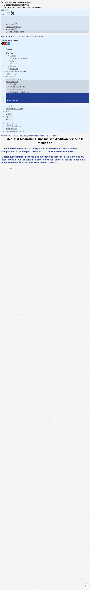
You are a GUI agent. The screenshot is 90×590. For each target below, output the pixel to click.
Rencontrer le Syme (18, 58)
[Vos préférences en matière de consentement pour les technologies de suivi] (86, 586)
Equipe (13, 66)
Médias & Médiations (15, 31)
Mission (13, 63)
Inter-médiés (11, 29)
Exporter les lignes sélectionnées (15, 2)
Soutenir (14, 68)
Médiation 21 (11, 24)
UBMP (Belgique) (13, 26)
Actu (12, 61)
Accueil (13, 55)
